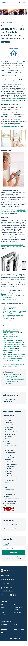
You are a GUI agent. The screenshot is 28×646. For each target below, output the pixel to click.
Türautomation (9, 427)
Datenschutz (17, 627)
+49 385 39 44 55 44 (8, 587)
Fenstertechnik (9, 378)
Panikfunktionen (11, 469)
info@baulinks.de (8, 590)
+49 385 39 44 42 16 (8, 589)
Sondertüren (8, 422)
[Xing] (19, 595)
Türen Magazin (7, 441)
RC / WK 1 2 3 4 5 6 (12, 478)
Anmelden (3, 627)
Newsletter (4, 624)
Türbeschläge (8, 471)
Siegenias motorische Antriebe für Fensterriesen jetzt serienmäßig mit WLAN (12, 124)
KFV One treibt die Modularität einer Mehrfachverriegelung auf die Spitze (13, 336)
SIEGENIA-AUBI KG (8, 297)
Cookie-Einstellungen (19, 629)
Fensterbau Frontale (12, 62)
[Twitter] (11, 595)
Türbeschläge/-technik (11, 432)
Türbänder (10, 475)
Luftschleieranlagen (10, 494)
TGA (2, 609)
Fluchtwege (8, 455)
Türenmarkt (6, 496)
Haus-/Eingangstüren (11, 445)
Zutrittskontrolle (11, 466)
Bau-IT (3, 615)
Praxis (2, 612)
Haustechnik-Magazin (13, 381)
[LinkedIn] (16, 595)
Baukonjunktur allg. (10, 501)
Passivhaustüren (9, 457)
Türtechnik (8, 374)
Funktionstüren (9, 448)
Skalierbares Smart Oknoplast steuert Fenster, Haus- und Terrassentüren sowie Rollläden (14, 316)
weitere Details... (7, 321)
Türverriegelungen (12, 464)
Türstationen (8, 436)
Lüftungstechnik (10, 376)
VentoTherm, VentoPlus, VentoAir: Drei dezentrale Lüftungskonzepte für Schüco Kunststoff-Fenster (14, 346)
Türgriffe (9, 473)
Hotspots (16, 604)
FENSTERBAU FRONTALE (12, 499)
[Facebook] (14, 595)
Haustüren (8, 420)
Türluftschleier (9, 429)
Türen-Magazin (17, 374)
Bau (2, 604)
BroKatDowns (17, 612)
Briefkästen (8, 487)
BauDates (16, 609)
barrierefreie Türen (10, 452)
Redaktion (9, 22)
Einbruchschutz (11, 480)
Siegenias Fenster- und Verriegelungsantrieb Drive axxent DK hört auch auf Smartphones (13, 244)
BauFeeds (16, 615)
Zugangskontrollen (10, 434)
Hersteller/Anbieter (8, 415)
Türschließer (10, 462)
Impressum (16, 624)
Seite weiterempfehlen (9, 528)
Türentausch (8, 492)
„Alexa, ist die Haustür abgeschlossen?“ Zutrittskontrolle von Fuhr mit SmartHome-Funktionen (14, 330)
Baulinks (3, 22)
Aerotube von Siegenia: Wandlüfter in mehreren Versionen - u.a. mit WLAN (13, 211)
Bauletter (5, 544)
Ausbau (3, 607)
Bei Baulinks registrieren (9, 524)
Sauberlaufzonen (9, 438)
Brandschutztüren (10, 425)
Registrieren (4, 629)
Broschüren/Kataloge (9, 503)
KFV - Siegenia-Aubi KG (9, 299)
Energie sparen (17, 607)
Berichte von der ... (8, 506)
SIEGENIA (7, 401)
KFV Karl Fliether (9, 399)
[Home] (13, 571)
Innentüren (8, 418)
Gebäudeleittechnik (18, 379)
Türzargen (7, 482)
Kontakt (3, 632)
